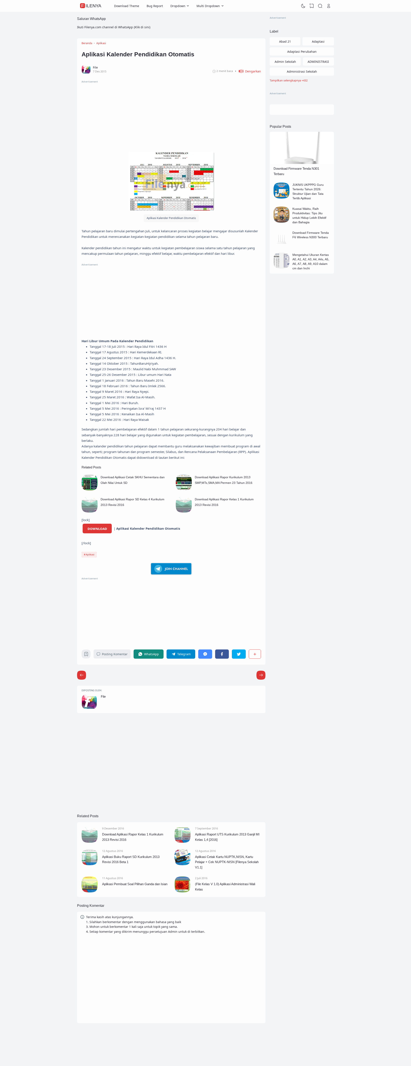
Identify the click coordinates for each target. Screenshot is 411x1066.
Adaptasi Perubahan (302, 51)
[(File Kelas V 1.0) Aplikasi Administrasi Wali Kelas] (182, 891)
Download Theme (126, 6)
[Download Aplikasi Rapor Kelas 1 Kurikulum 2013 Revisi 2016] (184, 511)
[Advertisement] (171, 114)
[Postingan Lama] (81, 675)
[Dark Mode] (303, 6)
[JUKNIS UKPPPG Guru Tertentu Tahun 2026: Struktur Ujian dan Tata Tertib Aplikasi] (282, 197)
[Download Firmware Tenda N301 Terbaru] (302, 163)
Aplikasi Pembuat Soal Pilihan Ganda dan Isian (134, 884)
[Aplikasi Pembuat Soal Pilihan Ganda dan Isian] (90, 891)
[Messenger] (205, 654)
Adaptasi (318, 41)
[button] (248, 71)
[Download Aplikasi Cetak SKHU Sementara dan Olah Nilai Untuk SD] (90, 489)
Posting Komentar (115, 654)
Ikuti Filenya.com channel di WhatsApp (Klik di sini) (113, 27)
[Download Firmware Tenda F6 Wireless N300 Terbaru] (282, 245)
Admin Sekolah (285, 62)
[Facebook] (222, 654)
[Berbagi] (255, 654)
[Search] (320, 6)
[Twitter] (239, 654)
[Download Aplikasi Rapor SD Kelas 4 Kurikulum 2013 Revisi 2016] (90, 511)
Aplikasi (90, 554)
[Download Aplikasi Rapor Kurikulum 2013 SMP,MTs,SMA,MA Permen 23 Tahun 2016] (184, 489)
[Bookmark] (86, 655)
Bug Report (155, 6)
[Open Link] (328, 6)
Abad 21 (285, 41)
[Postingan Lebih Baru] (260, 675)
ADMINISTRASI (318, 62)
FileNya (91, 5)
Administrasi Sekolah (302, 71)
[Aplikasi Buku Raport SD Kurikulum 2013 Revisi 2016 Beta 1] (90, 864)
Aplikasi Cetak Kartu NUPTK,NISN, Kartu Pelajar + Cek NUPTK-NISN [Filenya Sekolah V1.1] (227, 862)
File (103, 696)
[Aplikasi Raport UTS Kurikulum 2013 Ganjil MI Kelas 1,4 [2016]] (182, 842)
